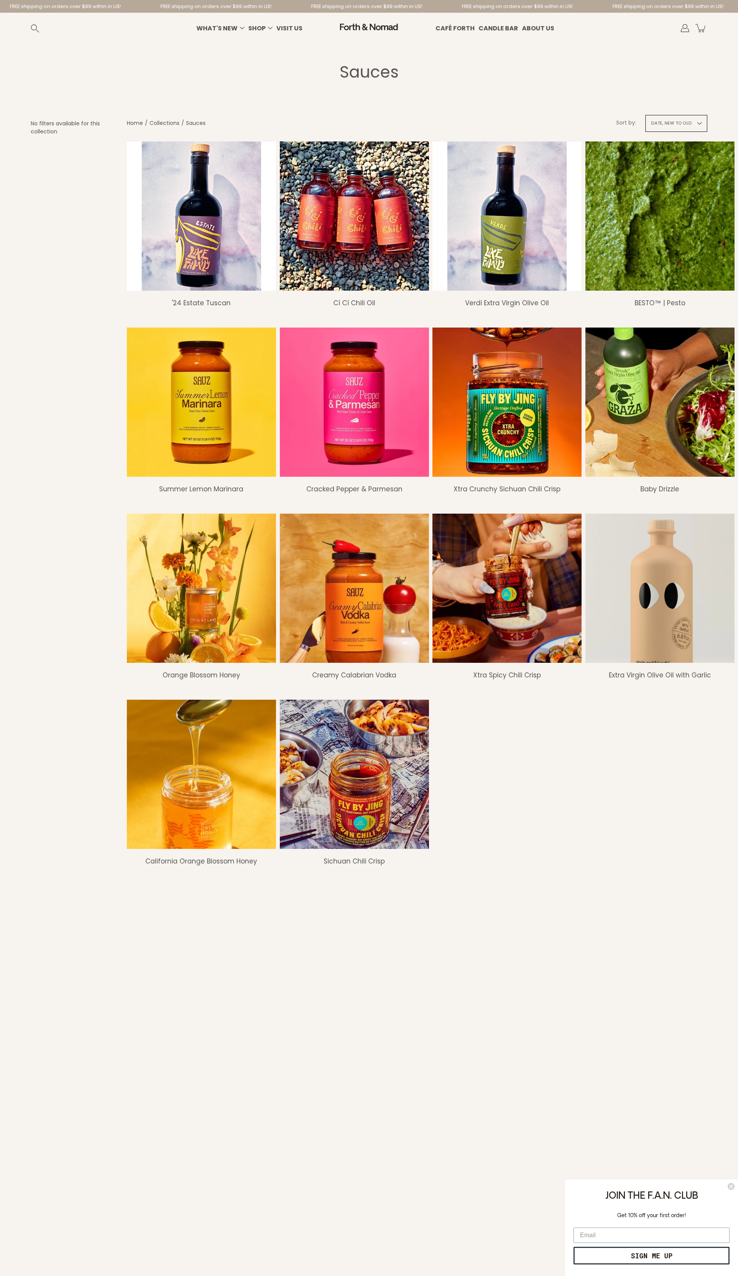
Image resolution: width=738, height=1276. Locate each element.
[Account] (685, 28)
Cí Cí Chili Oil (354, 302)
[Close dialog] (731, 1186)
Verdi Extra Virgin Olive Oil (507, 302)
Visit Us (289, 28)
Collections (165, 123)
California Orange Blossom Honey (201, 860)
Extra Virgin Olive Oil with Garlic (659, 674)
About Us (538, 28)
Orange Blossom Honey (201, 674)
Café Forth (455, 28)
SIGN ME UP (652, 1255)
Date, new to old (671, 123)
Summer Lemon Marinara (201, 488)
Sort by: (626, 122)
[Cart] (701, 28)
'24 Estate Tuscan (201, 302)
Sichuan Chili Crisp (354, 860)
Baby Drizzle (659, 488)
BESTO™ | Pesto (659, 302)
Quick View (201, 215)
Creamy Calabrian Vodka (354, 674)
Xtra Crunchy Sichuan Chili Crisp (507, 488)
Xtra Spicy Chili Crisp (507, 674)
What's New (217, 28)
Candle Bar (498, 28)
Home (135, 123)
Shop (257, 28)
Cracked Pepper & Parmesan (354, 488)
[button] (44, 28)
